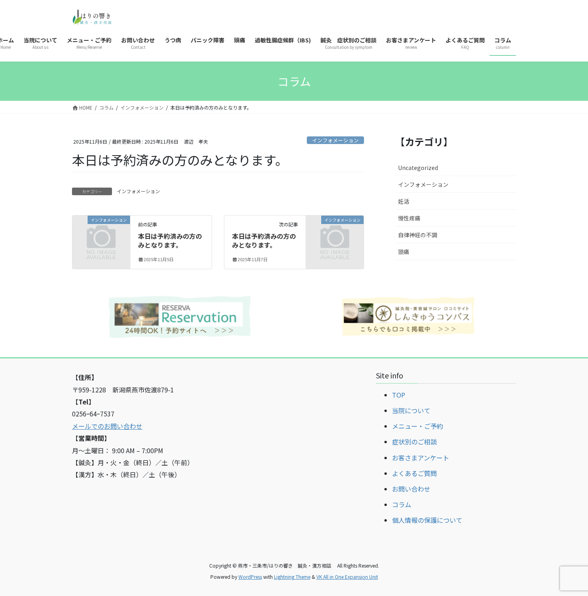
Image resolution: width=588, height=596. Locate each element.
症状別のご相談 (414, 441)
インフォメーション (335, 140)
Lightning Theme (292, 576)
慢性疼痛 (409, 218)
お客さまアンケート (420, 457)
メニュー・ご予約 (417, 426)
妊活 (403, 201)
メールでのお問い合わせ (107, 426)
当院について (411, 410)
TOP (398, 395)
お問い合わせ (411, 489)
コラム (401, 504)
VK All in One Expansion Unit (347, 576)
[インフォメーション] (101, 232)
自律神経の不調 (417, 235)
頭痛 (403, 252)
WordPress (250, 576)
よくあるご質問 (414, 473)
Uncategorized (418, 168)
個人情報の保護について (427, 520)
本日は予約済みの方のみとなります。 (170, 240)
